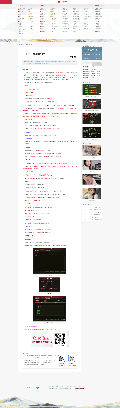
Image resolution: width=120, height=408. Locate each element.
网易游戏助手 (98, 26)
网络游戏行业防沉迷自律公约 (65, 388)
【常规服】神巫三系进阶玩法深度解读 (90, 73)
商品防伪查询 (98, 24)
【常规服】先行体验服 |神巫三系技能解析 (90, 77)
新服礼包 (88, 58)
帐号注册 (88, 54)
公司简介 (49, 386)
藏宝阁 (97, 21)
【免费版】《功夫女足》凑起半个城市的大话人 (90, 67)
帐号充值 (97, 54)
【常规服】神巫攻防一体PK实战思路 (90, 75)
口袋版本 (97, 58)
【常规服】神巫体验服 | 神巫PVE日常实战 (90, 71)
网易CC (97, 23)
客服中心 (98, 29)
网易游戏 (98, 31)
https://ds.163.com (31, 364)
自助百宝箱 (98, 28)
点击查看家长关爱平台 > (79, 388)
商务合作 (78, 386)
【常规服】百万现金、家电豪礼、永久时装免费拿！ (90, 69)
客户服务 (53, 386)
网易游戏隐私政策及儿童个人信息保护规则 (64, 386)
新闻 (29, 44)
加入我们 (82, 386)
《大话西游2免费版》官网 (23, 44)
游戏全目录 (7, 1)
